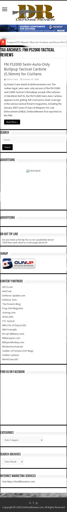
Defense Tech (9, 299)
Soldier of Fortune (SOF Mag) (17, 350)
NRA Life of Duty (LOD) (14, 325)
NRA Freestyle (9, 329)
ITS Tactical (8, 321)
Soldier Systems (10, 355)
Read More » (12, 122)
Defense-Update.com (13, 295)
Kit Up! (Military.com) (13, 333)
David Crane (12, 79)
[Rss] (30, 503)
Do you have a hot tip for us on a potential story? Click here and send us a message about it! (28, 241)
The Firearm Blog (11, 304)
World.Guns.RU (10, 359)
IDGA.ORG (7, 316)
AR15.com (7, 287)
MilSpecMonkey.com (13, 342)
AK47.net (7, 291)
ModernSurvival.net (12, 346)
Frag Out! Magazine (12, 308)
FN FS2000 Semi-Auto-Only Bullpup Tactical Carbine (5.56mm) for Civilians (27, 69)
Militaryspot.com (11, 338)
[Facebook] (33, 503)
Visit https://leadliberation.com (18, 481)
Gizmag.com (9, 312)
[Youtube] (36, 503)
